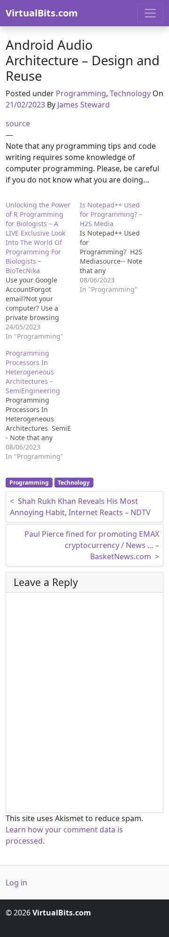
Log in (16, 882)
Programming (81, 93)
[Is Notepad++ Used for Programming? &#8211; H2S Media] (117, 247)
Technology (130, 93)
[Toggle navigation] (150, 13)
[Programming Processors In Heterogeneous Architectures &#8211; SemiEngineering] (43, 405)
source (18, 123)
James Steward (83, 104)
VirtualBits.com (42, 13)
